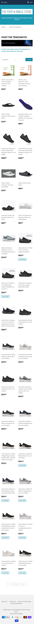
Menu (5, 2)
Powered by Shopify (16, 613)
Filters (29, 59)
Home (3, 27)
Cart (31, 2)
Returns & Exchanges (24, 601)
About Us (4, 601)
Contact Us (12, 601)
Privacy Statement (16, 603)
